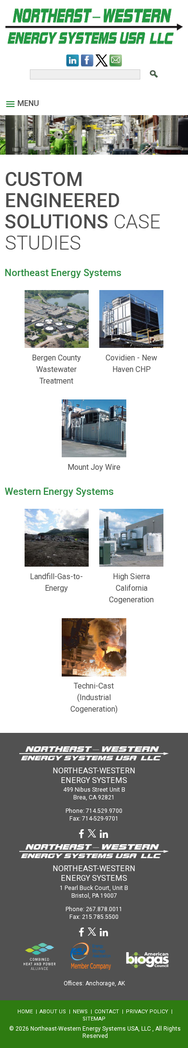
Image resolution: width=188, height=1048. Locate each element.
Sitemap (94, 1019)
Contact (106, 1011)
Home (25, 1011)
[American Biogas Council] (147, 959)
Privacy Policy (147, 1011)
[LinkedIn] (72, 60)
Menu (28, 103)
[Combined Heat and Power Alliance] (39, 955)
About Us (53, 1011)
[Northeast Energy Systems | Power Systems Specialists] (94, 25)
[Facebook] (87, 60)
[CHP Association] (90, 955)
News (80, 1011)
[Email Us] (115, 60)
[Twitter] (101, 60)
